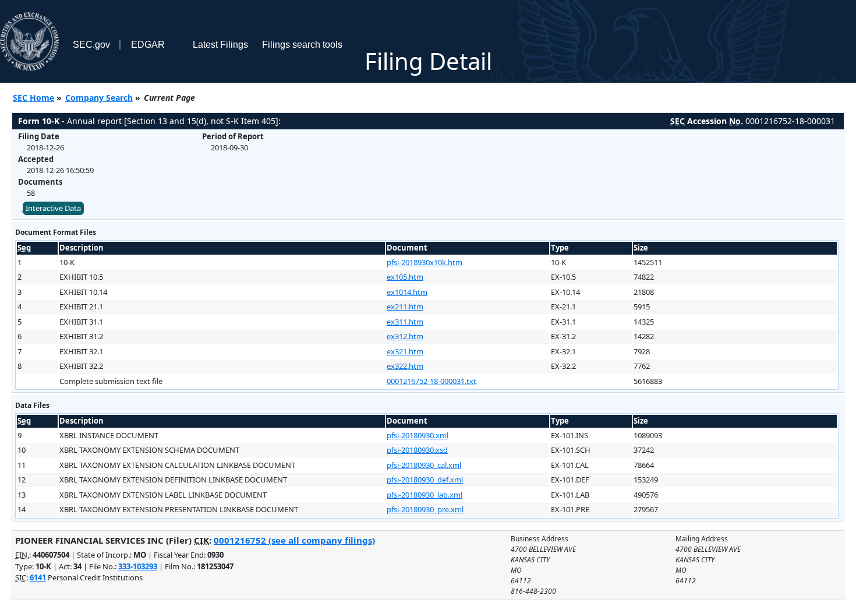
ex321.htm (405, 351)
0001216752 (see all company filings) (294, 540)
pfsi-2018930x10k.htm (424, 262)
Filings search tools (302, 45)
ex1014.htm (407, 292)
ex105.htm (405, 277)
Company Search (99, 97)
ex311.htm (405, 321)
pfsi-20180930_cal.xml (424, 465)
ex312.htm (405, 336)
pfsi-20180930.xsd (417, 450)
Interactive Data (53, 208)
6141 (38, 577)
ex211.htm (405, 306)
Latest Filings (220, 45)
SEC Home (33, 97)
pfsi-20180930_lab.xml (424, 494)
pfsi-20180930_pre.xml (425, 509)
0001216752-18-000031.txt (431, 381)
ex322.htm (405, 366)
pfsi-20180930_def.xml (425, 479)
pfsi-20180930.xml (417, 435)
